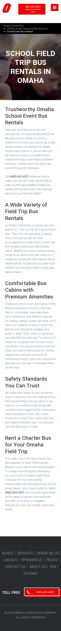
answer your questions (37, 496)
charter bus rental (15, 259)
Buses (7, 553)
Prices (51, 559)
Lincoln (10, 559)
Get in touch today (33, 488)
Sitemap (30, 573)
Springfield (31, 559)
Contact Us (15, 566)
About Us (37, 566)
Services (25, 553)
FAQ (53, 566)
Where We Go (48, 553)
